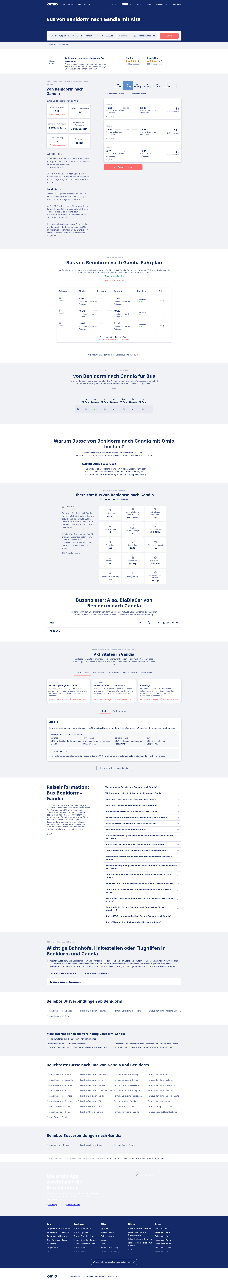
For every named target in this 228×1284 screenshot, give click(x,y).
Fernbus (71, 4)
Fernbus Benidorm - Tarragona (128, 1096)
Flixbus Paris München (84, 1243)
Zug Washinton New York (59, 1232)
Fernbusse (79, 1224)
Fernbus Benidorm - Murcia (92, 1085)
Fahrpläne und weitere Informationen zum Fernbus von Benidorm (77, 1047)
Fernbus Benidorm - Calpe (58, 1016)
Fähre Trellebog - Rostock (140, 1239)
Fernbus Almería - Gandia (91, 1112)
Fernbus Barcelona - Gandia (160, 1101)
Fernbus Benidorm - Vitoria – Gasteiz (164, 1096)
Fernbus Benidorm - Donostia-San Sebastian (100, 1090)
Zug (63, 4)
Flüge (79, 4)
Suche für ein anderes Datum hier (114, 339)
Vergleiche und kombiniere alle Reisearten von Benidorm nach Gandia (146, 1043)
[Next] (177, 85)
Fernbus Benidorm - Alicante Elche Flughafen (168, 1011)
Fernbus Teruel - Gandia (57, 1117)
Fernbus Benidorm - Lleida (92, 1096)
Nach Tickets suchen (57, 114)
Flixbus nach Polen (82, 1228)
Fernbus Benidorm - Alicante (93, 1011)
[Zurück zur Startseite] (54, 4)
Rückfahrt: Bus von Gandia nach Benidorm (67, 1043)
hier (138, 355)
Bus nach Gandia (95, 1158)
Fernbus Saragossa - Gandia (160, 1106)
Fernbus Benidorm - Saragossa (161, 1085)
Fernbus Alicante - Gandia (91, 1106)
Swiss (103, 1240)
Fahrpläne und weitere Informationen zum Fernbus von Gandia (143, 1047)
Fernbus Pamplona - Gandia (59, 1112)
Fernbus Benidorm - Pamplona (127, 1090)
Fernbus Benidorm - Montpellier (61, 1096)
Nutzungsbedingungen (93, 1276)
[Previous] (78, 401)
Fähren (87, 4)
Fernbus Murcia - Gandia (125, 1106)
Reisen (158, 1224)
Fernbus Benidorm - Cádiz (91, 1101)
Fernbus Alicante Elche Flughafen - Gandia (166, 1112)
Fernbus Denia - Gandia (124, 1145)
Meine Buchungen (144, 4)
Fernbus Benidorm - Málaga (126, 1074)
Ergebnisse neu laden (112, 280)
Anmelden (177, 4)
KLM (103, 1243)
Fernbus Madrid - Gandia (125, 1101)
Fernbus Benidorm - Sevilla (160, 1074)
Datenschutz (114, 1276)
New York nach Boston (57, 1240)
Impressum (74, 1276)
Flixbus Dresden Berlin (84, 1240)
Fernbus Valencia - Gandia (58, 1106)
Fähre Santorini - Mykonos (140, 1228)
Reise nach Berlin (163, 1232)
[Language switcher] (127, 4)
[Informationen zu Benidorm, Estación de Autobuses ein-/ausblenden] (177, 982)
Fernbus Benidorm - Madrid (59, 1074)
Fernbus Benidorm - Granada (60, 1080)
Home (49, 1158)
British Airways (108, 1236)
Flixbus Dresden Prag (84, 1236)
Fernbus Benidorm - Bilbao (126, 1080)
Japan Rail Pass (162, 1228)
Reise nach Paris (162, 1236)
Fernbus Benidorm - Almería (160, 1090)
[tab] (115, 93)
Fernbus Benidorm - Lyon (91, 1080)
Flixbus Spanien (81, 1232)
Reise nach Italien (163, 1243)
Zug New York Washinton (59, 1228)
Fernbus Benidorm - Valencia (59, 1011)
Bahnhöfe (51, 1243)
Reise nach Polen (163, 1240)
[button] (108, 36)
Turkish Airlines (108, 1232)
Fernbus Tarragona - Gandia (126, 1112)
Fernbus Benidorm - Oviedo (126, 1085)
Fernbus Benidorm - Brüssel (59, 1090)
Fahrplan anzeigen (57, 145)
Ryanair (104, 1228)
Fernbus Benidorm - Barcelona (127, 1011)
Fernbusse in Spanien (75, 1158)
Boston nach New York (57, 1236)
